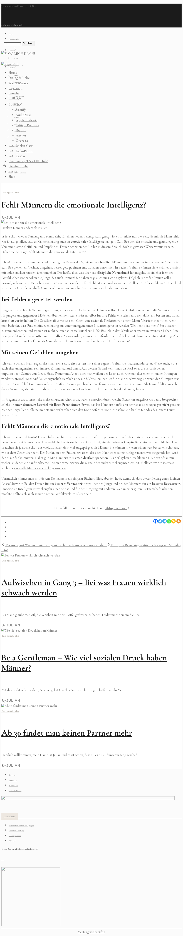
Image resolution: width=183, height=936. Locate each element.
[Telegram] (164, 521)
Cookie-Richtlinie (15, 791)
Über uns (12, 775)
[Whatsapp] (169, 521)
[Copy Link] (173, 521)
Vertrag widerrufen (91, 932)
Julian (13, 217)
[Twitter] (160, 521)
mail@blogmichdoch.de (12, 25)
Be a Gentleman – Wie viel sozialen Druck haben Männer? (84, 662)
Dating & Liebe (10, 192)
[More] (179, 521)
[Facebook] (155, 521)
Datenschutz (13, 786)
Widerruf (12, 841)
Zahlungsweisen (15, 836)
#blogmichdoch (116, 508)
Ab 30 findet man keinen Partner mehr (66, 733)
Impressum (13, 780)
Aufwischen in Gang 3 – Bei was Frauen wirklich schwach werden (83, 587)
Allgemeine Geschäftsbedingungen (21, 825)
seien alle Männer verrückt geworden (40, 468)
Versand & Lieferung (16, 830)
